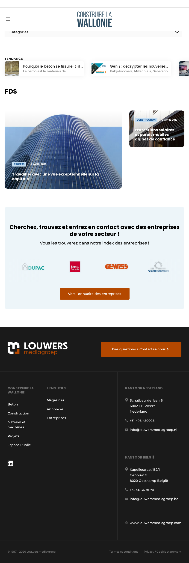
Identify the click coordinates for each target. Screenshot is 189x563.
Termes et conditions (123, 551)
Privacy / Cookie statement (162, 551)
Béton (13, 404)
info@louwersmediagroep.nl (153, 430)
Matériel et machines (17, 424)
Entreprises (56, 418)
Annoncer (55, 409)
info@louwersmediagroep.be (154, 499)
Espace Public (19, 445)
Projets (13, 436)
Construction (18, 413)
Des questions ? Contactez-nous (138, 349)
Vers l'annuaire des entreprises (94, 294)
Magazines (55, 400)
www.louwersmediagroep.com (155, 523)
